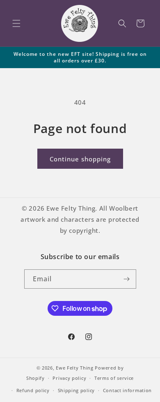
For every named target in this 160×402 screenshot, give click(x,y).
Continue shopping (80, 159)
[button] (16, 23)
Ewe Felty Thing (75, 368)
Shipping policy (76, 390)
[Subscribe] (127, 279)
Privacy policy (69, 378)
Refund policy (33, 390)
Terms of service (114, 378)
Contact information (127, 390)
